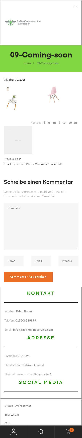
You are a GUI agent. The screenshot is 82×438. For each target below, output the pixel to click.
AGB (7, 423)
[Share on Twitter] (49, 123)
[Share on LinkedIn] (54, 123)
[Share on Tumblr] (59, 123)
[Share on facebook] (44, 123)
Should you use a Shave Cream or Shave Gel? (33, 164)
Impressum (11, 414)
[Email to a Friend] (75, 123)
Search (41, 432)
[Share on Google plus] (65, 123)
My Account (13, 432)
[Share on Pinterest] (70, 123)
